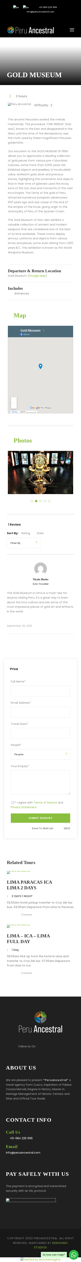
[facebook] (32, 18)
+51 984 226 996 (47, 7)
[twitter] (38, 18)
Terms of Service (45, 802)
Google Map (37, 276)
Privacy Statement (24, 807)
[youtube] (43, 18)
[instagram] (49, 18)
